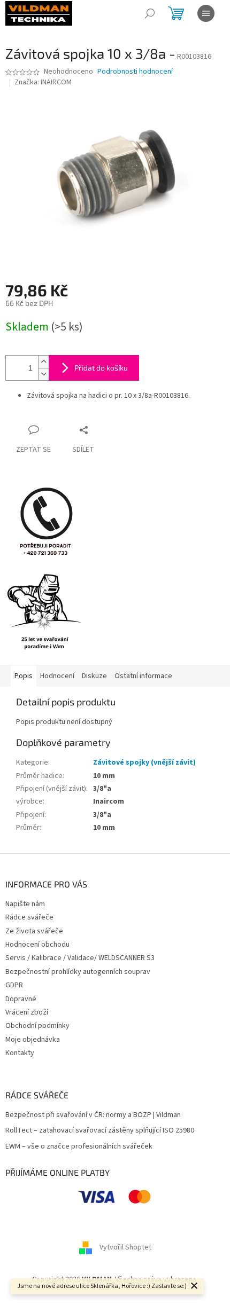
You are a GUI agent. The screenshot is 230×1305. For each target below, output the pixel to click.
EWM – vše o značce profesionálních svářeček (78, 1147)
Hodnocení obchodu (37, 944)
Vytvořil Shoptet (125, 1247)
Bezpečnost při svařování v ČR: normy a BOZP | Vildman (93, 1115)
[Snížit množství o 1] (43, 374)
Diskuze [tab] (94, 676)
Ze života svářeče (34, 931)
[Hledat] (149, 13)
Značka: (43, 82)
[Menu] (206, 13)
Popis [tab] (23, 676)
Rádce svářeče (29, 917)
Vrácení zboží (26, 1012)
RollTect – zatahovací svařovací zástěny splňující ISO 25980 (99, 1131)
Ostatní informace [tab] (143, 676)
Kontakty (19, 1053)
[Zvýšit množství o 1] (43, 362)
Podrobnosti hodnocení (135, 72)
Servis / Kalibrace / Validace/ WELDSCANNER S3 (80, 958)
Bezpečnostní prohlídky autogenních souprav (77, 971)
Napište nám (25, 904)
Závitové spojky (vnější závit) (144, 762)
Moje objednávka (32, 1039)
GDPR (14, 985)
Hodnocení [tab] (57, 676)
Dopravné (20, 999)
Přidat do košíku (101, 367)
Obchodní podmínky (37, 1025)
